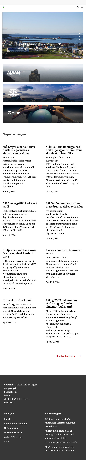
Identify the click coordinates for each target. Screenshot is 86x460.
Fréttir (7, 419)
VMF (6, 441)
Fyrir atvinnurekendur (15, 423)
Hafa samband (11, 428)
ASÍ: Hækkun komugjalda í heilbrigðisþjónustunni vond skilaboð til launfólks (59, 434)
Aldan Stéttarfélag (13, 437)
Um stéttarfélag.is (13, 432)
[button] (82, 7)
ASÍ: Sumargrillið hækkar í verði (61, 442)
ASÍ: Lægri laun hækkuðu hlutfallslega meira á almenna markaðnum (60, 423)
